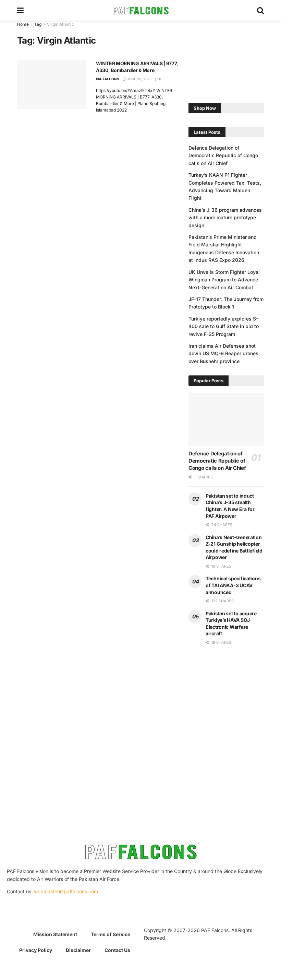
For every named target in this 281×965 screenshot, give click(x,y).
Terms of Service (110, 934)
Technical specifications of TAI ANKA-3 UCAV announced (233, 585)
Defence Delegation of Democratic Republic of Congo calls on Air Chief (223, 155)
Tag (37, 24)
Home (23, 24)
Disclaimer (78, 950)
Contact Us (117, 950)
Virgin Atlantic (60, 24)
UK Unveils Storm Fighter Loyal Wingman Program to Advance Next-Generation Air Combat (224, 279)
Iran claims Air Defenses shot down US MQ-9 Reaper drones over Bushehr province (223, 353)
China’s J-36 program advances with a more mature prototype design (225, 217)
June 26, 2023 (138, 79)
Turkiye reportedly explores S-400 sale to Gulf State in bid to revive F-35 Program (223, 326)
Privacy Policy (35, 950)
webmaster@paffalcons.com (66, 891)
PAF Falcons (107, 79)
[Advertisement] (226, 55)
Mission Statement (55, 934)
